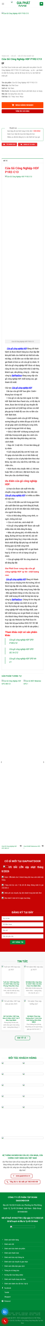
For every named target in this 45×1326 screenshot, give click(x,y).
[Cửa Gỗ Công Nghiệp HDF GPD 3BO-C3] (11, 762)
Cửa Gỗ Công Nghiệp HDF (26, 56)
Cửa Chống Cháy (34, 1313)
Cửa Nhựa (24, 1313)
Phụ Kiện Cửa (23, 1315)
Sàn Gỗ (15, 1315)
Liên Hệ (37, 1315)
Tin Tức (31, 1315)
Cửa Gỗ (13, 56)
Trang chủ (5, 56)
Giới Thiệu (10, 1313)
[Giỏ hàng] (41, 4)
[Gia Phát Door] (22, 4)
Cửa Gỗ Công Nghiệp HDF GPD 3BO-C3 (9, 847)
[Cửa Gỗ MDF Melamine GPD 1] (33, 762)
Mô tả (5, 161)
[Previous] (1, 766)
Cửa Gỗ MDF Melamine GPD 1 (32, 847)
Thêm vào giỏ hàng (22, 111)
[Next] (43, 766)
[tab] (22, 160)
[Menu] (3, 3)
